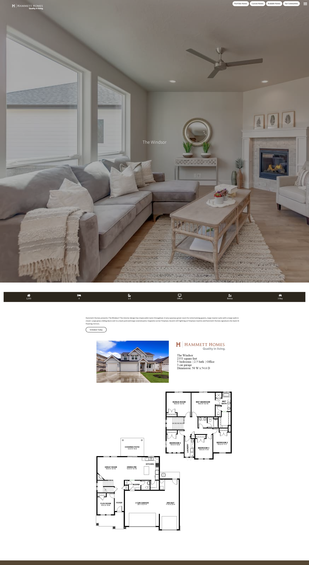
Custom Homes (257, 3)
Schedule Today (96, 329)
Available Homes (274, 3)
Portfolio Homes (240, 3)
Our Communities (291, 3)
